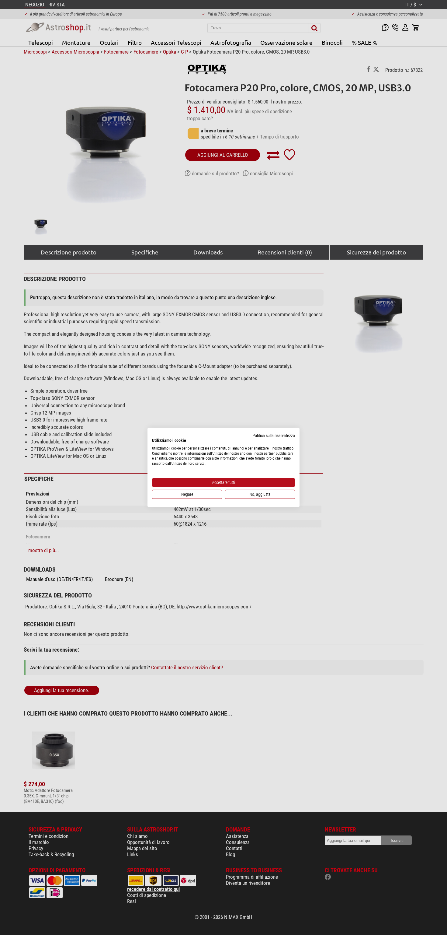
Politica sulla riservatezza (273, 435)
